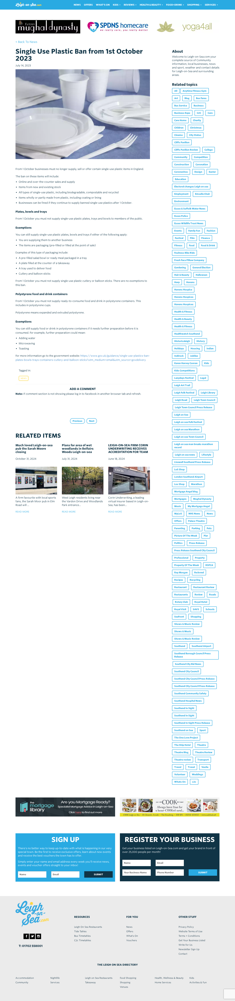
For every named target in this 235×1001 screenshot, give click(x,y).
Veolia (204, 767)
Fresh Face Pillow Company (189, 260)
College (208, 149)
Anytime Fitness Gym (195, 91)
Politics (178, 543)
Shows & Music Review (187, 624)
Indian (210, 348)
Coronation (202, 164)
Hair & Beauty (181, 275)
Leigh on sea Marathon (187, 429)
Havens (190, 282)
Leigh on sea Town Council (188, 437)
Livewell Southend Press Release (192, 462)
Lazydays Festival (184, 378)
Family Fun (194, 230)
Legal (203, 378)
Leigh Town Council (204, 400)
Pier (206, 535)
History (200, 341)
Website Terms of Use (190, 931)
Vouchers (131, 940)
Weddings (197, 774)
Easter (212, 172)
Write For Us (185, 945)
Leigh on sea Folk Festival (188, 422)
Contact (183, 954)
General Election (201, 267)
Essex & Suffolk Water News (189, 208)
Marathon (196, 484)
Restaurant (180, 587)
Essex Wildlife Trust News (188, 223)
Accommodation (25, 978)
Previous (77, 421)
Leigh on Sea (181, 414)
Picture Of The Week (185, 535)
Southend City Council (186, 671)
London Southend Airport (188, 477)
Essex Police (181, 216)
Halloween (201, 275)
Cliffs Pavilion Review (186, 149)
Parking (196, 528)
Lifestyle (206, 454)
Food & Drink (208, 245)
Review (199, 594)
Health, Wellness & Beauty (169, 978)
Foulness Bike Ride (184, 253)
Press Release (196, 543)
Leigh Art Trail (182, 385)
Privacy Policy (186, 927)
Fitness (178, 245)
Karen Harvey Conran (186, 363)
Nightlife (55, 978)
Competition (201, 157)
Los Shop (179, 484)
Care (210, 113)
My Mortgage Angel (199, 506)
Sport (203, 730)
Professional (181, 558)
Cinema (178, 135)
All (175, 91)
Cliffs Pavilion (181, 142)
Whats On (180, 782)
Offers (88, 5)
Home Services (163, 982)
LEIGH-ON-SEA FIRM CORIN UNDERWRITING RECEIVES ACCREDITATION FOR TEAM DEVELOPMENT (128, 450)
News (77, 5)
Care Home (180, 120)
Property (200, 558)
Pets (209, 528)
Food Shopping (128, 978)
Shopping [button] (193, 5)
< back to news (26, 42)
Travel (177, 767)
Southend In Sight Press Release (192, 723)
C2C (199, 113)
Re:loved (199, 572)
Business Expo (182, 113)
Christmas (196, 127)
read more (22, 511)
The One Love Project (186, 737)
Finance (205, 238)
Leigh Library (208, 392)
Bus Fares (201, 98)
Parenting (179, 528)
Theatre (201, 745)
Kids (206, 363)
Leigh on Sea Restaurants (98, 978)
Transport (203, 759)
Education (180, 179)
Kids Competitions (184, 370)
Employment (181, 194)
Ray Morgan (181, 572)
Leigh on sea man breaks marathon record (193, 446)
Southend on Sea (183, 730)
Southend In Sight (184, 708)
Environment (181, 201)
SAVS (196, 609)
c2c (194, 782)
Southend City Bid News (188, 664)
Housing (195, 348)
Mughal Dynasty (202, 499)
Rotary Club (181, 602)
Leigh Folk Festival (184, 392)
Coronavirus (181, 172)
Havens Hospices (183, 297)
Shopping (196, 616)
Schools (210, 609)
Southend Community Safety (190, 693)
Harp (177, 282)
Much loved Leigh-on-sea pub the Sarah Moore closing (34, 449)
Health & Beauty (183, 319)
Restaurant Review (203, 587)
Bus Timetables (82, 936)
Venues (124, 987)
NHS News (194, 513)
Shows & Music (182, 631)
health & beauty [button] (150, 5)
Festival (179, 238)
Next (91, 421)
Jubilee (194, 356)
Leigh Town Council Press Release (193, 407)
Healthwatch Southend (187, 333)
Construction (181, 164)
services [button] (210, 5)
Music (177, 506)
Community (180, 157)
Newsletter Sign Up (189, 949)
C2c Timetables (82, 940)
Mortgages (180, 499)
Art (176, 98)
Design (198, 172)
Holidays (179, 348)
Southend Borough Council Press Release (192, 655)
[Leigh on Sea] (39, 914)
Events (178, 230)
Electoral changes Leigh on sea (191, 186)
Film (192, 238)
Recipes (178, 580)
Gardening (180, 267)
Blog (186, 98)
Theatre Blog (181, 752)
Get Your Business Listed (192, 940)
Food (191, 245)
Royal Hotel (200, 602)
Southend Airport (201, 646)
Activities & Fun (198, 982)
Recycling (195, 580)
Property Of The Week (186, 565)
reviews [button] (129, 5)
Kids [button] (116, 5)
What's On (103, 5)
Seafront (179, 616)
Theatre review (182, 759)
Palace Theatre (196, 521)
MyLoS (178, 513)
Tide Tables (80, 931)
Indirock (179, 356)
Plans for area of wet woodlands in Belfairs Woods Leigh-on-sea (78, 449)
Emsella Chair (202, 194)
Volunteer (179, 774)
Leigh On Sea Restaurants (88, 927)
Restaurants (181, 594)
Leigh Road (181, 400)
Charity (197, 120)
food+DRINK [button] (174, 5)
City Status (195, 135)
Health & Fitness (183, 311)
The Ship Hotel (182, 745)
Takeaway (90, 982)
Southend (179, 646)
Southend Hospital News (188, 701)
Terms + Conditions (189, 936)
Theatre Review (203, 752)
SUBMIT (98, 874)
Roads (212, 594)
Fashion (211, 230)
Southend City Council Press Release (194, 678)
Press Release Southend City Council (194, 550)
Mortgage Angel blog (186, 491)
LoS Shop (179, 469)
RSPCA (209, 565)
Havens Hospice (183, 289)
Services (54, 982)
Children (179, 127)
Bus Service (180, 105)
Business (199, 105)
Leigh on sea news (185, 454)
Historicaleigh (182, 341)
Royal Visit (180, 609)
